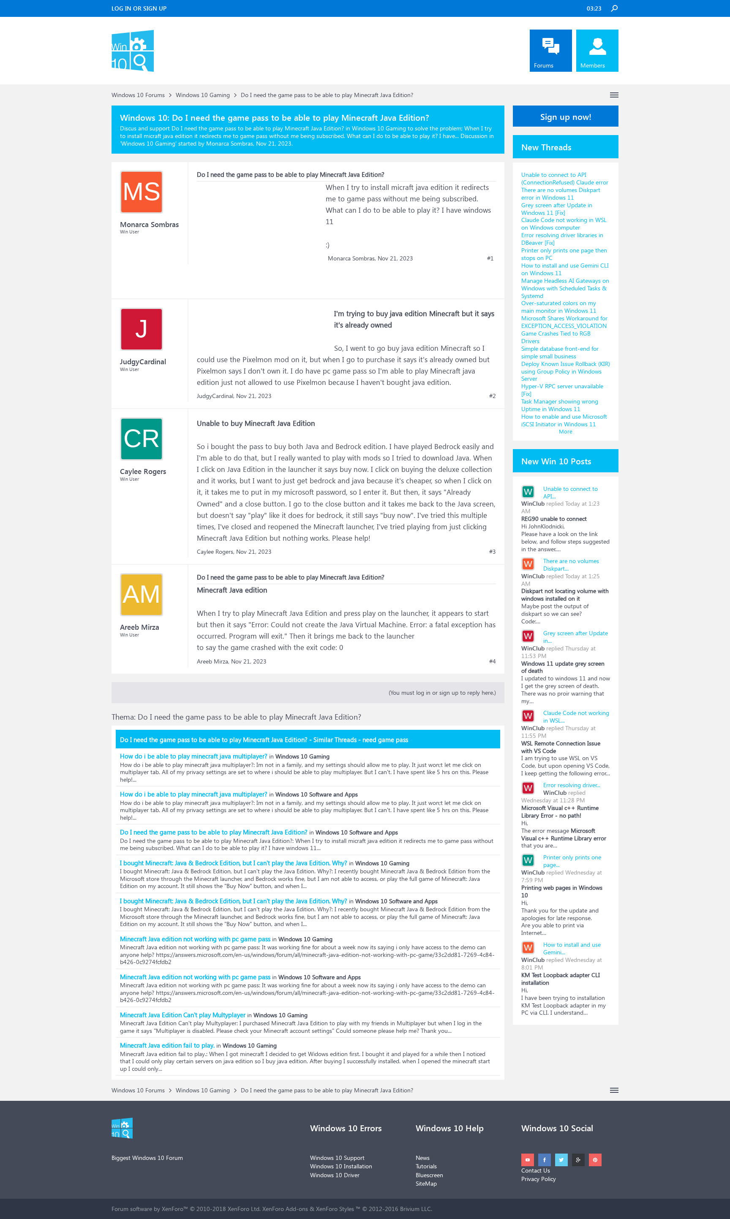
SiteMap (426, 1183)
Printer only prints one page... (572, 861)
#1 (490, 258)
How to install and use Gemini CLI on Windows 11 (565, 269)
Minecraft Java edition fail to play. (167, 1045)
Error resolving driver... (571, 785)
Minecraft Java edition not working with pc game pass (195, 939)
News (423, 1158)
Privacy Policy (538, 1179)
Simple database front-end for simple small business (560, 352)
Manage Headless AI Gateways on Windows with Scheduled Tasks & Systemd (565, 288)
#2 (492, 396)
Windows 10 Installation (341, 1166)
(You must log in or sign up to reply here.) (442, 692)
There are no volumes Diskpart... (571, 564)
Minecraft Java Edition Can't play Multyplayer (182, 1014)
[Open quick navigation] (614, 95)
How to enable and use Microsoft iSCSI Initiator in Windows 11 (564, 420)
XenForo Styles (335, 1209)
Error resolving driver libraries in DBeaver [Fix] (562, 239)
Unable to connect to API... (570, 492)
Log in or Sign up (139, 8)
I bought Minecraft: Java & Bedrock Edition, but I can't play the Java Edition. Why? (233, 863)
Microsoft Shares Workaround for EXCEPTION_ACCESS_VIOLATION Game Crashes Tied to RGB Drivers (564, 329)
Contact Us (535, 1170)
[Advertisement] (260, 234)
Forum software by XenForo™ (186, 1209)
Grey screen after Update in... (575, 637)
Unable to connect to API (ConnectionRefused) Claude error (564, 178)
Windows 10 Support (337, 1158)
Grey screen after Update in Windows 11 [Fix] (556, 209)
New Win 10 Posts (556, 460)
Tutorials (426, 1166)
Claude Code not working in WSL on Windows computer (564, 223)
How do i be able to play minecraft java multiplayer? (193, 756)
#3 (492, 551)
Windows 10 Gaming (148, 143)
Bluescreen (429, 1175)
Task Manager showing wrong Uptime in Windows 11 (559, 405)
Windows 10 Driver (335, 1175)
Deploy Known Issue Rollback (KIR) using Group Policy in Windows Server (565, 371)
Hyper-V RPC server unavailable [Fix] (562, 390)
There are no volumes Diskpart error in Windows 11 (560, 193)
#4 (492, 661)
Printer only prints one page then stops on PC (564, 254)
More (565, 431)
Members (592, 65)
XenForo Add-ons (285, 1209)
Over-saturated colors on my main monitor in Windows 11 (559, 306)
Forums (543, 65)
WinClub (533, 503)
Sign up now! (565, 116)
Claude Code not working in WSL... (576, 716)
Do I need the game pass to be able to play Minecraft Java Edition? (214, 832)
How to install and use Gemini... (572, 948)
